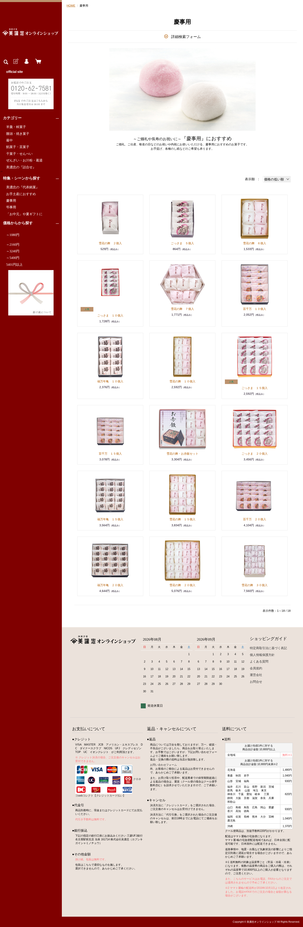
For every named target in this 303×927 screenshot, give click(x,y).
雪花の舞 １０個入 (182, 381)
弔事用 (11, 207)
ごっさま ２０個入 (255, 453)
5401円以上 (14, 264)
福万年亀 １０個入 (110, 381)
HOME (71, 5)
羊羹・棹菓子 (16, 127)
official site (14, 71)
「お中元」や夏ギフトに (24, 214)
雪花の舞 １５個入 (182, 519)
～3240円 (12, 251)
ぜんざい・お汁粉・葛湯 (24, 160)
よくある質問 (259, 661)
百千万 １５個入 (110, 453)
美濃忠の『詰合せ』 (21, 167)
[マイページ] (26, 61)
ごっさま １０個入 (110, 315)
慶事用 (11, 200)
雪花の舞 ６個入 (254, 243)
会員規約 (256, 668)
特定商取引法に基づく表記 (268, 648)
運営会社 (256, 675)
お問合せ (256, 681)
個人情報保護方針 (262, 655)
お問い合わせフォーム (163, 764)
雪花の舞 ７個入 (182, 309)
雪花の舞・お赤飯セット (182, 453)
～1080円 (12, 235)
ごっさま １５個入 (255, 388)
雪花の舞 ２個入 (110, 243)
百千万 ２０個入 (254, 519)
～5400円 (12, 258)
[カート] (37, 61)
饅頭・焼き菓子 (17, 133)
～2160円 (12, 244)
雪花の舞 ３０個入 (255, 585)
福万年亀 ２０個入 (110, 585)
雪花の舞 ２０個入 (182, 585)
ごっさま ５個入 (182, 243)
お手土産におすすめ (21, 194)
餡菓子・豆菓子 (17, 147)
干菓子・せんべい (19, 153)
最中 (9, 140)
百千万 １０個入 (254, 309)
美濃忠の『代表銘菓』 (22, 187)
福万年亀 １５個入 (110, 519)
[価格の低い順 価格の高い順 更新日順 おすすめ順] (277, 179)
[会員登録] (15, 61)
